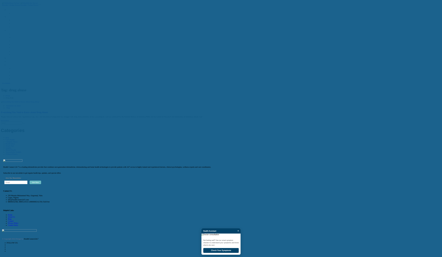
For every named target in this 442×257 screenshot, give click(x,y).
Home (10, 215)
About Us (11, 217)
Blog (9, 219)
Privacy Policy (13, 223)
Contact (10, 221)
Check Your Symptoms (221, 250)
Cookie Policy (13, 225)
